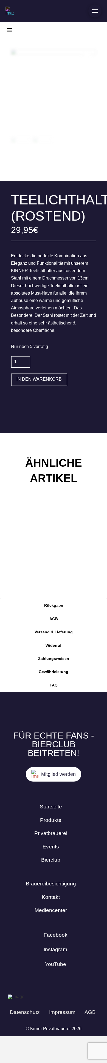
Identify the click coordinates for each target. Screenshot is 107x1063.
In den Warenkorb (39, 379)
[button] (95, 11)
